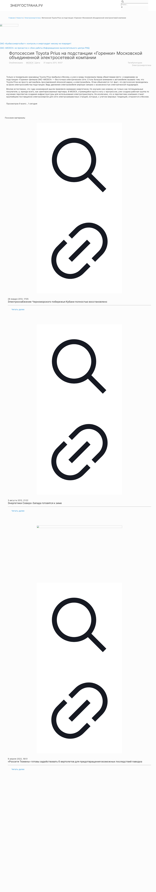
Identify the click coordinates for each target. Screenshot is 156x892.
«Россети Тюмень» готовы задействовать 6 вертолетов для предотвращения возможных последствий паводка (75, 761)
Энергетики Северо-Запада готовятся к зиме (35, 503)
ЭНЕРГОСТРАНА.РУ (26, 5)
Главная (12, 18)
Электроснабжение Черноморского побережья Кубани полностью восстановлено (57, 301)
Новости (19, 18)
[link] (122, 7)
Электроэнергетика (32, 18)
